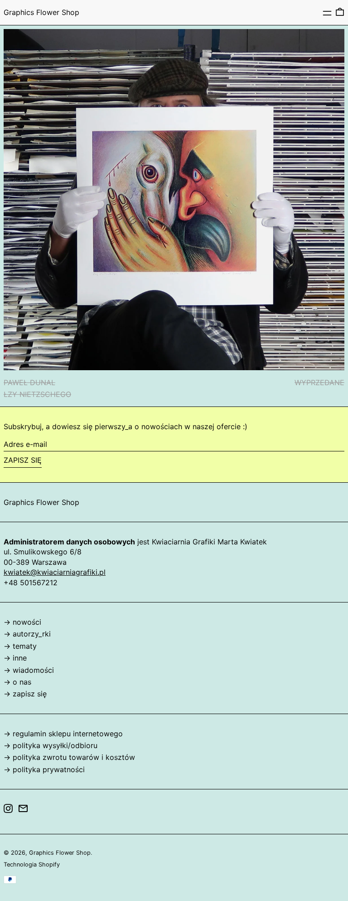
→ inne (15, 657)
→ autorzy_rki (27, 633)
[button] (339, 12)
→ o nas (17, 681)
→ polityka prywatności (44, 769)
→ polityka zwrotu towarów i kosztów (69, 757)
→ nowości (22, 622)
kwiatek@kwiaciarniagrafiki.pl (55, 572)
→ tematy (20, 646)
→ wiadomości (29, 670)
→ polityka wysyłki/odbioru (50, 745)
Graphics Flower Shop (41, 12)
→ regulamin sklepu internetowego (63, 733)
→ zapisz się (25, 693)
